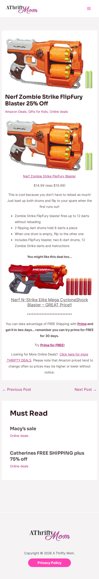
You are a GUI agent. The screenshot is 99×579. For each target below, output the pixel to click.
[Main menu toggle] (88, 8)
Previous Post (16, 389)
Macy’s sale (23, 429)
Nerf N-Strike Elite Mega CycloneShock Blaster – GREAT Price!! (49, 302)
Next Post (86, 389)
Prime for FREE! (52, 345)
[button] (49, 562)
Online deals (59, 111)
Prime (82, 324)
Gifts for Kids (38, 111)
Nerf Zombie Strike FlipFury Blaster (49, 176)
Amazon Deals (15, 111)
